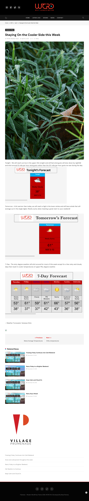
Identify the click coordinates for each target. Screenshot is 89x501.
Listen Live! (36, 18)
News (52, 18)
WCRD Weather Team (13, 38)
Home (28, 18)
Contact (60, 18)
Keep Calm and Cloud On (34, 380)
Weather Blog (9, 30)
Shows (45, 18)
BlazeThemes (65, 495)
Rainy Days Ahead (32, 394)
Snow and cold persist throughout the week (19, 460)
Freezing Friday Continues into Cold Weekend (40, 353)
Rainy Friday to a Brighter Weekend (37, 366)
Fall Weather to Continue (13, 469)
